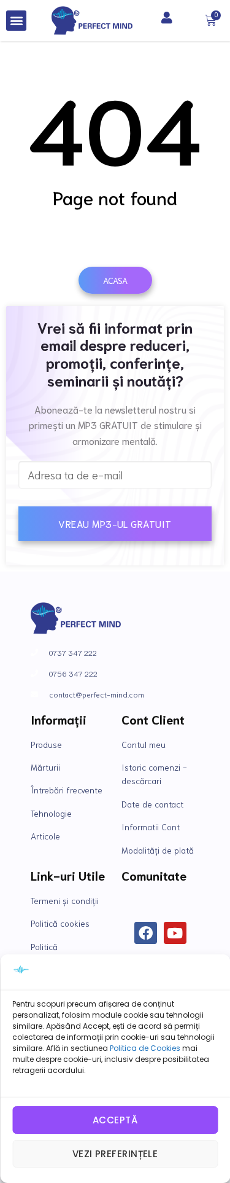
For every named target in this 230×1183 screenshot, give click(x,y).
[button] (16, 20)
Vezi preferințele (115, 1153)
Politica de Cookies (145, 1048)
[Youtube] (175, 933)
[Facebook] (145, 933)
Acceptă (115, 1120)
